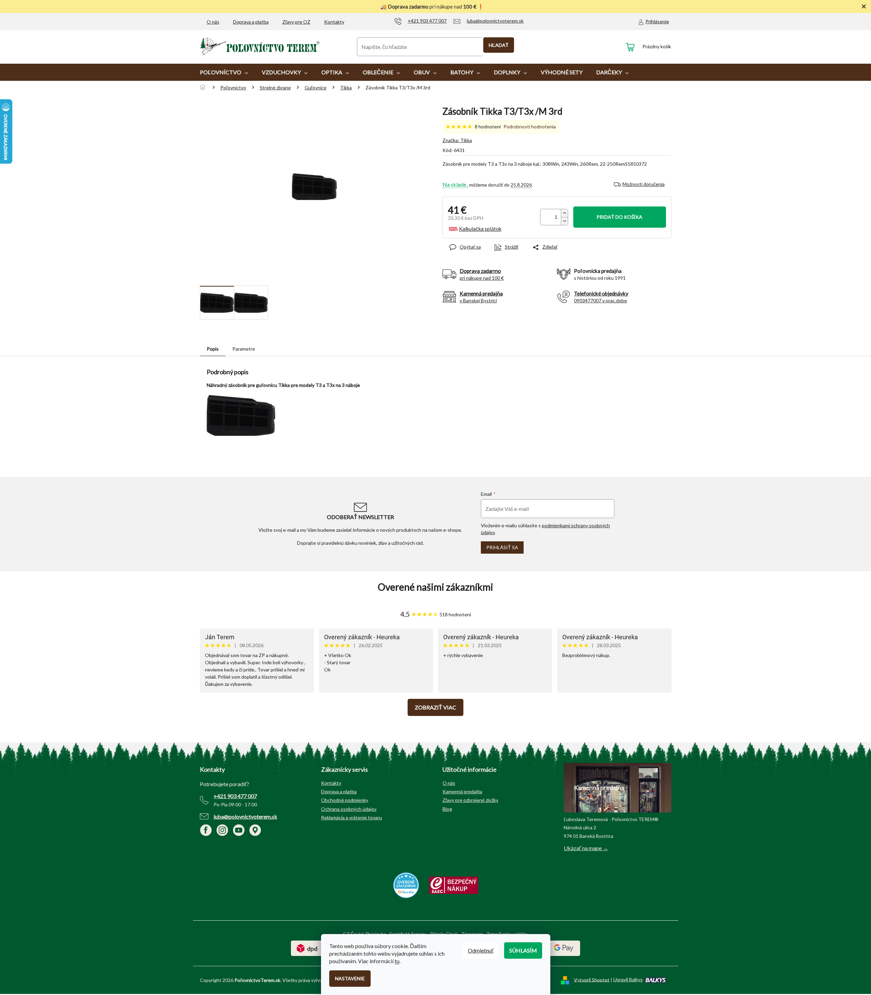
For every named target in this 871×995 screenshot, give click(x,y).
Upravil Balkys (628, 979)
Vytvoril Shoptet (592, 979)
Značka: (457, 140)
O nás (213, 22)
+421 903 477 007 (235, 796)
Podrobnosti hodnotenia (529, 126)
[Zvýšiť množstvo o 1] (564, 213)
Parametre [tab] (243, 349)
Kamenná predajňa (462, 791)
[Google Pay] (564, 947)
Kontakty (334, 22)
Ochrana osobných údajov (348, 809)
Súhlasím (523, 950)
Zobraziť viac (435, 707)
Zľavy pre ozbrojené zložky (470, 800)
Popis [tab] (213, 349)
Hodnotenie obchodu (435, 587)
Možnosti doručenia (644, 184)
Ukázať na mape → (586, 848)
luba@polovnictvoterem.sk (245, 816)
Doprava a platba (251, 22)
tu (397, 961)
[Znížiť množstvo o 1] (564, 221)
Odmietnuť (481, 950)
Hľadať (499, 45)
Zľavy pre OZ (296, 22)
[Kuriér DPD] (307, 947)
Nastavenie (350, 978)
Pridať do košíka (619, 217)
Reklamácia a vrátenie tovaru (351, 817)
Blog (447, 809)
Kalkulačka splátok (480, 229)
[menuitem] (224, 72)
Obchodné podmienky (344, 800)
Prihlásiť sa (502, 547)
